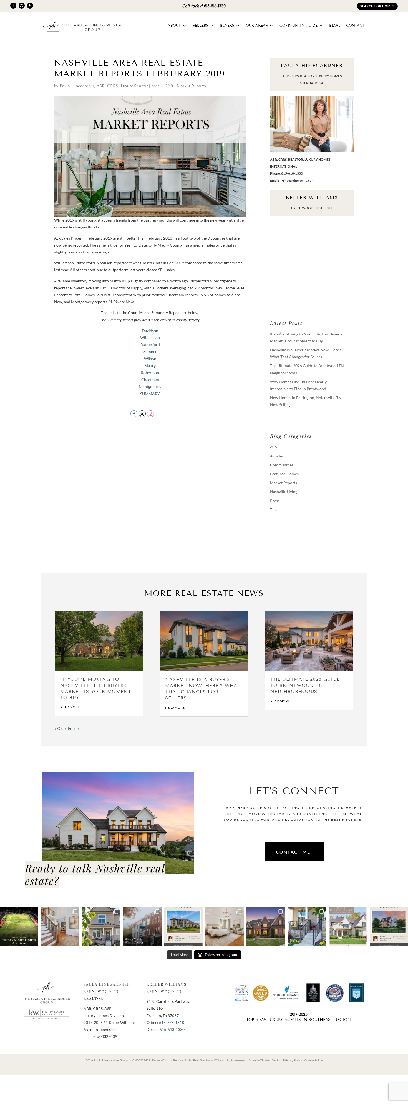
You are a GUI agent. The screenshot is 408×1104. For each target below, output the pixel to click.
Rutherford (150, 344)
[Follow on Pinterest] (30, 6)
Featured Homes (284, 473)
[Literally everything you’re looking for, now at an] (265, 926)
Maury (150, 365)
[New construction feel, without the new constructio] (307, 926)
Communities (281, 465)
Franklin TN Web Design (265, 1060)
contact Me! (294, 851)
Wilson (150, 358)
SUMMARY (150, 393)
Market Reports (191, 86)
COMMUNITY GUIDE (298, 25)
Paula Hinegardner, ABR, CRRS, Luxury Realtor (104, 86)
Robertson (150, 372)
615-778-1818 (171, 1022)
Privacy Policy (292, 1060)
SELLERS (200, 25)
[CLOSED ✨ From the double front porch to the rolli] (389, 926)
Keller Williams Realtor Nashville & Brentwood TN (185, 1060)
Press (274, 500)
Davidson (150, 330)
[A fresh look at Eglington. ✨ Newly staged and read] (60, 926)
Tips (273, 509)
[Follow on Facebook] (13, 6)
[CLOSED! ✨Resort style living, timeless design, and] (183, 926)
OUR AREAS (257, 25)
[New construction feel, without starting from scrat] (101, 926)
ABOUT (174, 25)
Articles (277, 456)
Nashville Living (283, 491)
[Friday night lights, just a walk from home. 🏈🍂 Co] (19, 926)
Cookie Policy (313, 1060)
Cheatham (150, 379)
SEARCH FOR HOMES (377, 6)
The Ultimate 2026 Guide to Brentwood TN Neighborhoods (305, 685)
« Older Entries (67, 728)
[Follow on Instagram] (22, 6)
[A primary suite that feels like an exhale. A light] (224, 926)
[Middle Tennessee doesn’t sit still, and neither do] (142, 926)
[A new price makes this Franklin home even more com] (348, 926)
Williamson (150, 337)
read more (70, 707)
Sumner (150, 351)
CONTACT (355, 25)
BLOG (334, 25)
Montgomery (150, 386)
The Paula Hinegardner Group (108, 1060)
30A (273, 446)
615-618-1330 (215, 6)
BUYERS (227, 25)
